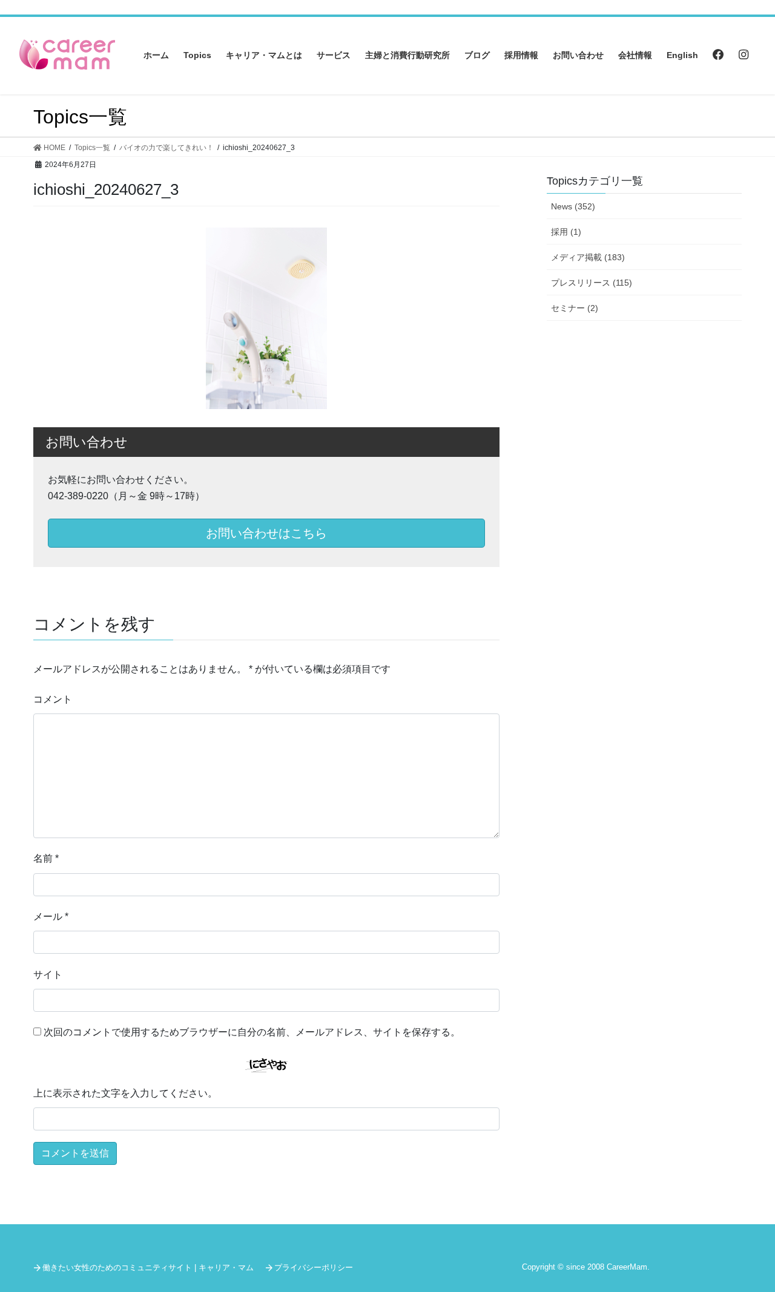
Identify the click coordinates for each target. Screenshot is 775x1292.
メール (50, 916)
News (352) (573, 206)
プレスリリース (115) (591, 282)
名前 (46, 858)
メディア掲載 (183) (588, 257)
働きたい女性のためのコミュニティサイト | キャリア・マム (148, 1267)
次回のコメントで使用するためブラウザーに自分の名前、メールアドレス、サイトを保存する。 (252, 1032)
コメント (52, 699)
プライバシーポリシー (313, 1267)
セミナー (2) (574, 308)
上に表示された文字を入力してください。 (125, 1093)
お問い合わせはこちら (266, 533)
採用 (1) (566, 232)
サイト (47, 974)
